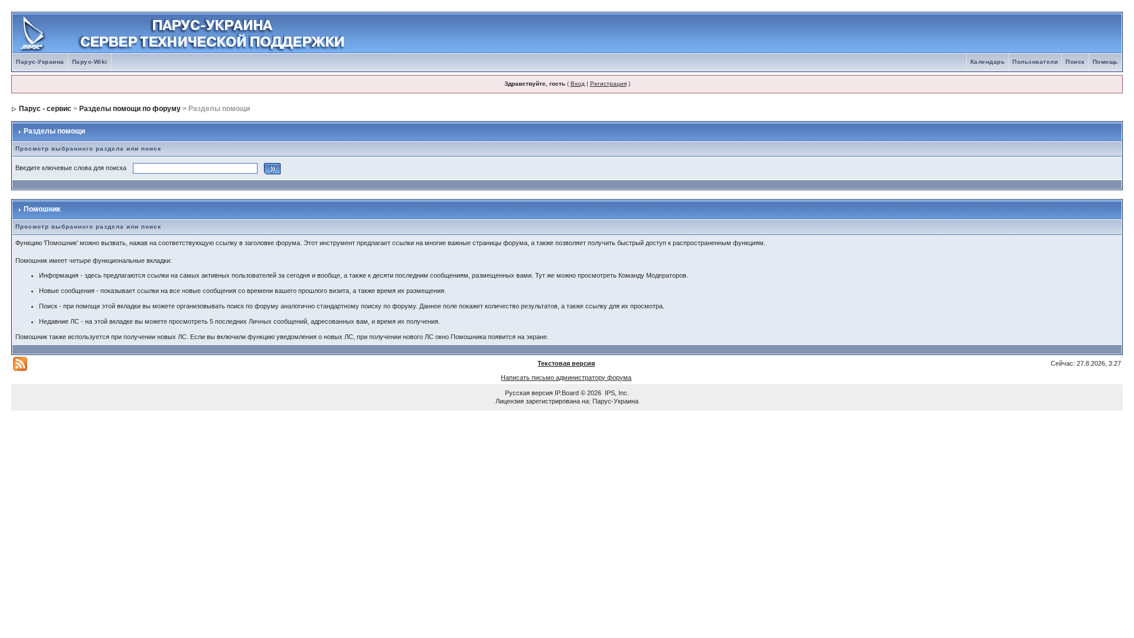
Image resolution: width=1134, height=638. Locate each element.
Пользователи (1035, 61)
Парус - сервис (45, 109)
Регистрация (608, 83)
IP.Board (567, 392)
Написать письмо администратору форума (566, 377)
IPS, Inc (616, 392)
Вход (578, 83)
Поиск (1075, 61)
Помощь (1105, 61)
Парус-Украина (40, 61)
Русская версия (529, 392)
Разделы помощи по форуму (130, 109)
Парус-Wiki (89, 61)
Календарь (987, 61)
